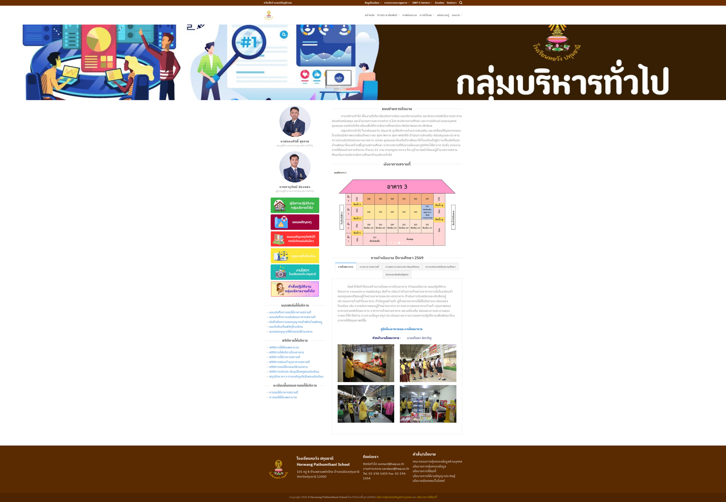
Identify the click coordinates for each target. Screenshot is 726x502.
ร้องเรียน (439, 2)
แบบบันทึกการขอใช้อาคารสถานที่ (290, 312)
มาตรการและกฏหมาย (395, 2)
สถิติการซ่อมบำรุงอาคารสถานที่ (289, 362)
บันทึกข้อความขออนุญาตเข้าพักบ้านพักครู (295, 322)
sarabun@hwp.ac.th (395, 459)
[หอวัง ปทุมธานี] (269, 15)
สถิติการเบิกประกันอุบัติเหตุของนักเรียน (294, 371)
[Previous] (339, 203)
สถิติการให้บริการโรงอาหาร (286, 352)
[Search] (460, 2)
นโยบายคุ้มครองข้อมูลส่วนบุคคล (394, 487)
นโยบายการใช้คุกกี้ (424, 462)
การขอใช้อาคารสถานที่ (283, 392)
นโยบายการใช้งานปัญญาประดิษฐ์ (434, 466)
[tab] (345, 257)
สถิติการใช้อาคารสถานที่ (284, 357)
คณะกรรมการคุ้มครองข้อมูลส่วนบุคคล (437, 452)
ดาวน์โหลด (426, 15)
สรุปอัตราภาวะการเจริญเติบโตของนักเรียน (296, 376)
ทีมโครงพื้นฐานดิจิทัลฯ (364, 487)
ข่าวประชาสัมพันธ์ (387, 15)
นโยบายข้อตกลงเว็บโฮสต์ (429, 471)
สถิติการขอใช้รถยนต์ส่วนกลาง (288, 367)
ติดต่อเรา (452, 2)
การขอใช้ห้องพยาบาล (283, 397)
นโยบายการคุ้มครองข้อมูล (429, 457)
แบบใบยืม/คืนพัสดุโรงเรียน (286, 326)
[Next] (454, 203)
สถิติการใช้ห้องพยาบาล (284, 347)
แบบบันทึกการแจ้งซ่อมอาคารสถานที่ (292, 317)
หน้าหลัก (370, 15)
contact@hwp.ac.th (391, 454)
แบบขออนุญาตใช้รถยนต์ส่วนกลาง (291, 331)
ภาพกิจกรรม (409, 15)
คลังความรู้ (443, 15)
